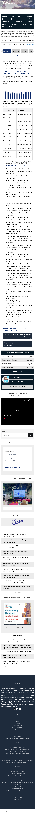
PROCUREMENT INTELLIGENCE (17, 756)
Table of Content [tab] (16, 51)
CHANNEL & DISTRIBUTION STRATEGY (17, 753)
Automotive (17, 786)
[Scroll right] (33, 51)
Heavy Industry (17, 780)
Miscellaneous (17, 797)
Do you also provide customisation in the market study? (17, 344)
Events (17, 721)
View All (18, 508)
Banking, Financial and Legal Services (17, 790)
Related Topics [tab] (24, 51)
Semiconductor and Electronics (17, 775)
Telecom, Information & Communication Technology (17, 782)
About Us (17, 719)
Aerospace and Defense (17, 771)
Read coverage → (9, 467)
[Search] (28, 2)
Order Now (17, 371)
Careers (17, 723)
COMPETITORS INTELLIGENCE (17, 751)
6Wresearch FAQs (17, 732)
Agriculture (17, 799)
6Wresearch (13, 812)
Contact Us (17, 736)
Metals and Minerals (17, 793)
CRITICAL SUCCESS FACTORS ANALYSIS (17, 762)
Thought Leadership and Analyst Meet (17, 738)
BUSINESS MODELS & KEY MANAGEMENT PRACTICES (17, 760)
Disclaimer (17, 734)
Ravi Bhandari (30, 44)
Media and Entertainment (17, 795)
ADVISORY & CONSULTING (17, 747)
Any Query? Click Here (17, 386)
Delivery (17, 729)
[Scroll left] (2, 51)
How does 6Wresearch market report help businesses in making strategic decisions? (17, 336)
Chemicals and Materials (17, 773)
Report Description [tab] (7, 51)
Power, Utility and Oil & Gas (17, 778)
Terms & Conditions (17, 727)
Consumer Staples (17, 788)
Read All (6, 666)
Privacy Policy (17, 725)
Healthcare (17, 784)
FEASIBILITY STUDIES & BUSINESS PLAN (17, 749)
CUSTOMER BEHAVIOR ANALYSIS (17, 758)
